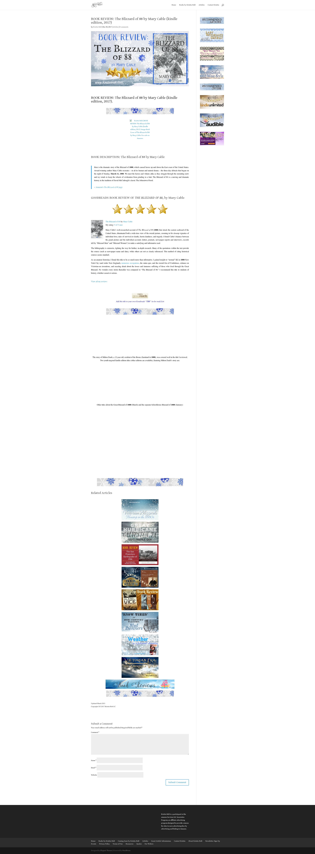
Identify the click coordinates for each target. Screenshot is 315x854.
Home (174, 5)
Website (94, 775)
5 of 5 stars (118, 224)
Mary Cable (127, 221)
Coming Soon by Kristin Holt (128, 841)
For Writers (149, 844)
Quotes (139, 844)
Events (93, 844)
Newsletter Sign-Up (212, 841)
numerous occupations (130, 263)
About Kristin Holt (195, 841)
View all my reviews (99, 281)
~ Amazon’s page (108, 187)
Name (93, 760)
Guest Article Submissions (161, 841)
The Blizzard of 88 (113, 221)
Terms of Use (118, 844)
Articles (202, 5)
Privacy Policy (104, 844)
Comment (95, 732)
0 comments (124, 27)
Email (93, 768)
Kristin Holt (97, 27)
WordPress (126, 851)
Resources (129, 844)
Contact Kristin (213, 5)
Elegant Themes (106, 851)
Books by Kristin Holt (187, 5)
